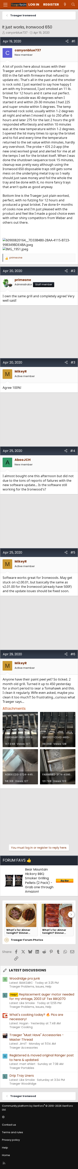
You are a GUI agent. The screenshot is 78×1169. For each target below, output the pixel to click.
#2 (73, 271)
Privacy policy (11, 1140)
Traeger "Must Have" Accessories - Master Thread (36, 1037)
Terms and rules (12, 1132)
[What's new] (65, 4)
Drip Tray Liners (21, 1075)
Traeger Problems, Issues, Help (30, 987)
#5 (72, 552)
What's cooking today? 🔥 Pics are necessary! (36, 1016)
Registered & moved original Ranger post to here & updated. (41, 1057)
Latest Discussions (27, 970)
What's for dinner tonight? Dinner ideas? (18, 931)
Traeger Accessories (23, 1048)
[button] (38, 1117)
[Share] (67, 41)
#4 (72, 450)
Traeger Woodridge (22, 1084)
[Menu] (5, 4)
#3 (73, 362)
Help (5, 1148)
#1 (73, 41)
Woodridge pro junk (24, 978)
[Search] (73, 4)
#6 (72, 654)
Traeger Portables (21, 1068)
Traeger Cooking (21, 1027)
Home (6, 1155)
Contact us (9, 1125)
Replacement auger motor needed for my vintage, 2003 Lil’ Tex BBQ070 (41, 996)
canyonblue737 (17, 33)
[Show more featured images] (71, 914)
